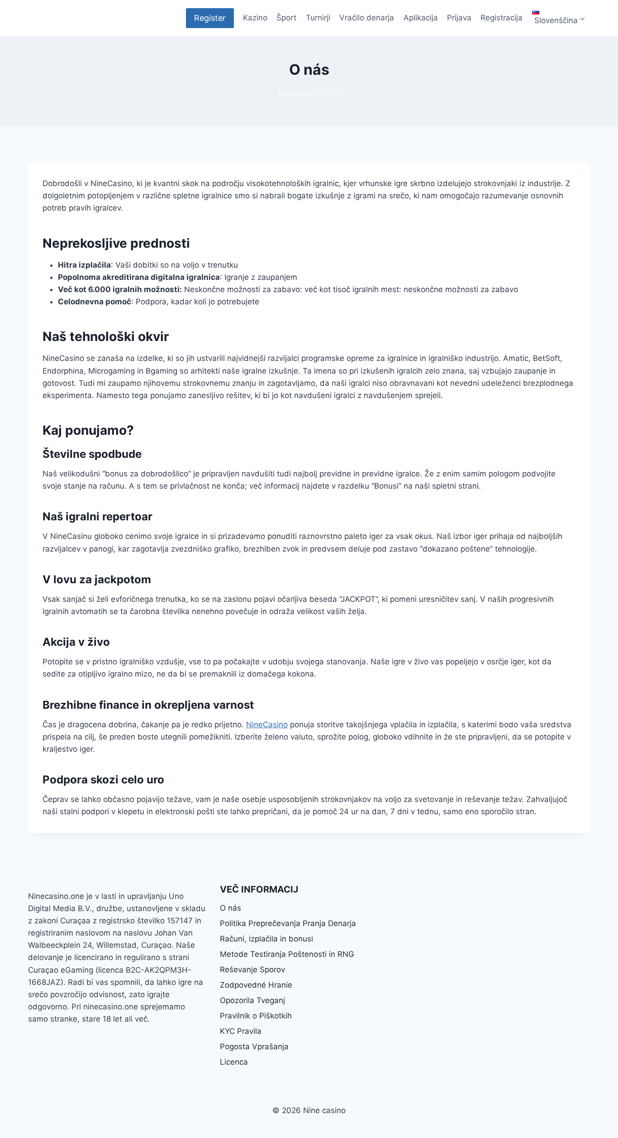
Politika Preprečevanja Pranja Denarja (288, 923)
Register (210, 18)
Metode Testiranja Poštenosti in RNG (287, 954)
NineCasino (267, 724)
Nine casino (296, 92)
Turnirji (318, 17)
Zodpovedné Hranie (256, 984)
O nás (230, 907)
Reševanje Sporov (252, 969)
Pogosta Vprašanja (254, 1046)
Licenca (234, 1061)
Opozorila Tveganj (252, 1000)
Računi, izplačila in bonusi (266, 938)
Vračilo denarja (366, 17)
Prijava (459, 17)
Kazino (255, 17)
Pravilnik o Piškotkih (256, 1015)
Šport (286, 17)
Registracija (501, 17)
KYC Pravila (240, 1031)
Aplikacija (421, 17)
